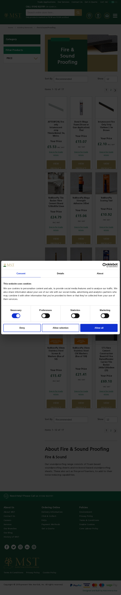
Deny (22, 328)
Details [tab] (60, 273)
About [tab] (100, 273)
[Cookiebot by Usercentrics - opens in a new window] (105, 265)
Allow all (99, 328)
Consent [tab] (21, 273)
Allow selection (60, 328)
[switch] (45, 315)
